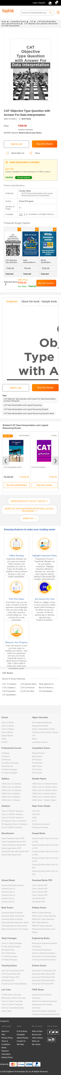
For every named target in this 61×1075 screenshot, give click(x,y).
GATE (34, 818)
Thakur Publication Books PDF (13, 845)
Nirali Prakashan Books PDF (12, 838)
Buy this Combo (44, 485)
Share (37, 153)
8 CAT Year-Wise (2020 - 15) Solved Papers (29, 691)
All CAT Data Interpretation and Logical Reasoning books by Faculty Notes (37, 194)
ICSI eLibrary (22, 1031)
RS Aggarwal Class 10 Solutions (14, 824)
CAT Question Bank (28, 684)
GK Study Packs (7, 950)
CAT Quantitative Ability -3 (10, 695)
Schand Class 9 (7, 898)
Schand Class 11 (8, 892)
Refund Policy (7, 1057)
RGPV (34, 739)
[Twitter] (53, 1033)
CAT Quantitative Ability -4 (47, 691)
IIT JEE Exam (37, 763)
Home (3, 22)
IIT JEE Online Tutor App (11, 995)
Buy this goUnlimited (17, 485)
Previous (6, 460)
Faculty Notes (25, 191)
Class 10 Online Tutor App (12, 1005)
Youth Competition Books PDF (13, 842)
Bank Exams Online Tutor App (13, 998)
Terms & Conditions (5, 1042)
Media (4, 1048)
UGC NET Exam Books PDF (12, 971)
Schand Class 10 (8, 895)
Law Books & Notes (40, 742)
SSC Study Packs (8, 953)
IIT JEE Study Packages (11, 947)
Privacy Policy (7, 1038)
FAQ (3, 1035)
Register (41, 3)
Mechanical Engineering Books (44, 943)
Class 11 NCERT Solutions (12, 814)
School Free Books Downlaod (44, 1011)
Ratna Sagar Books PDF (11, 848)
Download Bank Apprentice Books (15, 923)
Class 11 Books (7, 726)
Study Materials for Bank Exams (14, 926)
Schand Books (7, 766)
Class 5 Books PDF (40, 895)
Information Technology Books (44, 956)
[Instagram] (53, 1040)
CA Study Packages (9, 769)
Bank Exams (37, 756)
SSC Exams (37, 769)
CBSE (3, 739)
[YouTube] (56, 1033)
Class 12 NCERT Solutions (12, 811)
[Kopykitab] (7, 11)
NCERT (4, 742)
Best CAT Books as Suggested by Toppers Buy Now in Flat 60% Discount (47, 688)
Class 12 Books (7, 723)
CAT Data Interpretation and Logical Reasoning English (26, 409)
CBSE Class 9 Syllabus (10, 794)
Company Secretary (40, 827)
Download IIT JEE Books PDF (44, 971)
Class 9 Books (7, 732)
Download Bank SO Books (12, 919)
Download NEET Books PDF (43, 974)
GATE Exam (37, 760)
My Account (36, 1035)
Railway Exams (38, 753)
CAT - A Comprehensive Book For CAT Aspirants (10, 684)
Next (55, 460)
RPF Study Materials (40, 923)
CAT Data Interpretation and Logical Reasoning (23, 405)
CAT (31, 22)
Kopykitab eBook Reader (22, 1036)
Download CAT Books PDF (43, 984)
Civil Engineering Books (41, 950)
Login (35, 3)
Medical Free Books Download (44, 1001)
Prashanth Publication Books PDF (15, 851)
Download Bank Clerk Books (13, 916)
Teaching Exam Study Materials (14, 984)
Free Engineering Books (42, 723)
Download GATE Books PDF (43, 980)
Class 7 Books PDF (40, 889)
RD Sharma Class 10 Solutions (14, 821)
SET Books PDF (7, 980)
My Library (36, 1044)
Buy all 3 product (46, 283)
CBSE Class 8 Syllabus (10, 797)
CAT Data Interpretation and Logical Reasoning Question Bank (29, 413)
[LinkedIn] (49, 1040)
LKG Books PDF (38, 898)
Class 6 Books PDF (40, 892)
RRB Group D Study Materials (44, 916)
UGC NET (36, 811)
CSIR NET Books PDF (10, 977)
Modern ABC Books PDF (11, 855)
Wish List (35, 1041)
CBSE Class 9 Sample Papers (44, 794)
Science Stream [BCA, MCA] (43, 729)
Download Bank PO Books (12, 913)
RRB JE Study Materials (41, 913)
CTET (34, 821)
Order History (37, 1038)
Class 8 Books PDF (40, 885)
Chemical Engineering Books (44, 960)
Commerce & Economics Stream (45, 732)
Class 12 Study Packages (11, 943)
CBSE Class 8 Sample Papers (44, 797)
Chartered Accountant (40, 824)
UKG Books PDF (38, 902)
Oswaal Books (7, 736)
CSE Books (36, 947)
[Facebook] (49, 1033)
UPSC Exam (37, 773)
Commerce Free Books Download (45, 1014)
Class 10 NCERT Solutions (12, 818)
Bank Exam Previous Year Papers (15, 929)
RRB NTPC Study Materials (43, 919)
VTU (34, 736)
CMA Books (6, 760)
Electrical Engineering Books (43, 953)
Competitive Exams (18, 22)
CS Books (5, 756)
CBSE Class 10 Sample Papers (44, 790)
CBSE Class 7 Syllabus (10, 800)
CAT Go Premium (38, 467)
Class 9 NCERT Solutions (11, 827)
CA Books (5, 753)
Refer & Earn (37, 1031)
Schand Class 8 (7, 902)
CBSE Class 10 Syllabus (11, 790)
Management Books (40, 726)
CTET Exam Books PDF (11, 974)
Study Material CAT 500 (47, 684)
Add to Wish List (17, 153)
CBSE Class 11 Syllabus (11, 787)
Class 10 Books (7, 729)
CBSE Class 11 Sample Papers (44, 787)
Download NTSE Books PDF (43, 977)
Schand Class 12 (8, 889)
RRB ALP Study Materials (42, 926)
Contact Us (4, 1021)
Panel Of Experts (26, 201)
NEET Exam (37, 766)
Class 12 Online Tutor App (12, 1001)
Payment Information (6, 1052)
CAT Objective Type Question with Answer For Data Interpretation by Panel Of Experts (30, 400)
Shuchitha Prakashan (10, 763)
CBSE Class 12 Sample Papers (44, 784)
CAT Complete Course (10, 688)
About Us (5, 1031)
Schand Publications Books (12, 885)
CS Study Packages (9, 773)
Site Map (20, 1044)
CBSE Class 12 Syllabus (11, 784)
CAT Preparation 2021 (13, 467)
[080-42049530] (50, 3)
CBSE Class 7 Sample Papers (44, 800)
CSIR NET (36, 814)
